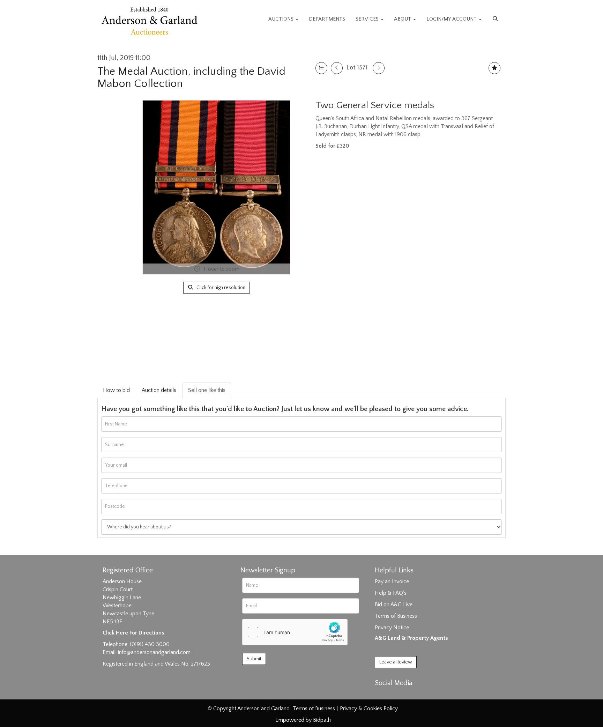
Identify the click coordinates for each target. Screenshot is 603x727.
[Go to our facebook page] (381, 695)
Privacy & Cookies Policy (369, 708)
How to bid (116, 390)
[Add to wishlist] (494, 68)
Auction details (159, 390)
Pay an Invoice (392, 581)
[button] (496, 19)
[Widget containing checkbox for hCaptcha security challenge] (295, 632)
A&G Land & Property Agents (411, 638)
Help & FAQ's (391, 593)
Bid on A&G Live (393, 604)
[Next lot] (379, 68)
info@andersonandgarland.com (154, 652)
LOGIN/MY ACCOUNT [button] (452, 19)
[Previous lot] (337, 68)
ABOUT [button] (403, 19)
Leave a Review (395, 662)
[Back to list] (321, 68)
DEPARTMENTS (327, 19)
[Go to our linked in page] (396, 695)
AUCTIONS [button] (281, 19)
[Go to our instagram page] (410, 695)
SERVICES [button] (368, 19)
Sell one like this (206, 390)
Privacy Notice (392, 627)
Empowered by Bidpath (303, 720)
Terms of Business (396, 616)
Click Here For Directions (133, 633)
